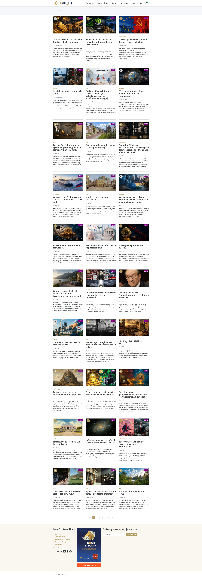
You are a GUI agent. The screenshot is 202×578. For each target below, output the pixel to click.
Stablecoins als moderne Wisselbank (98, 198)
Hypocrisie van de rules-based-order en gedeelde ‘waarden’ (101, 492)
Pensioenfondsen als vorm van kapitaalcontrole (101, 246)
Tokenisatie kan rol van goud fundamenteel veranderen (67, 41)
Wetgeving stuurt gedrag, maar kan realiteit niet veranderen (131, 93)
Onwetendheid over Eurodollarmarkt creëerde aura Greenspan (134, 295)
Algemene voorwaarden (62, 539)
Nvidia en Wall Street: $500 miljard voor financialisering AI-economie (100, 42)
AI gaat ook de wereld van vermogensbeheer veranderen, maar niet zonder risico (133, 199)
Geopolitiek (56, 194)
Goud (54, 36)
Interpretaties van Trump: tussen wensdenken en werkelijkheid (131, 444)
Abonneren (124, 3)
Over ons (58, 534)
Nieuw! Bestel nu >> (89, 565)
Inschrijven (132, 534)
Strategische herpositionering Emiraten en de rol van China (100, 393)
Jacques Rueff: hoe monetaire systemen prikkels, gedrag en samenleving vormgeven (67, 147)
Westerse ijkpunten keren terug (131, 492)
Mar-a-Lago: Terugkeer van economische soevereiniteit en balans (101, 344)
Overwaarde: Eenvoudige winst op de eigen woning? (101, 146)
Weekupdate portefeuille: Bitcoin (131, 246)
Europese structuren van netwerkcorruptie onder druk (67, 393)
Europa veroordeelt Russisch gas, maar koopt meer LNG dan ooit (68, 199)
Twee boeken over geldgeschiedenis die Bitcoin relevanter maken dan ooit (133, 394)
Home (54, 10)
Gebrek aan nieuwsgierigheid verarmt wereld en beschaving (100, 441)
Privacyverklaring (60, 542)
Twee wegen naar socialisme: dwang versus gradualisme (133, 41)
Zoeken (134, 3)
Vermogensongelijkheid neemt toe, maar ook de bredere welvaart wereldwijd (67, 293)
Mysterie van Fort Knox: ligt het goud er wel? (66, 443)
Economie (88, 36)
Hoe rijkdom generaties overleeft (130, 342)
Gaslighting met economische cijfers (68, 92)
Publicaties (89, 3)
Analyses (60, 10)
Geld (87, 88)
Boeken (114, 3)
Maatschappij (122, 36)
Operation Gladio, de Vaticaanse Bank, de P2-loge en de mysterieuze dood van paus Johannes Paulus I (134, 149)
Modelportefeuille (102, 3)
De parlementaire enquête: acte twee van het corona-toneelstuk (101, 295)
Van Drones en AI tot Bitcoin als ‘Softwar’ (67, 246)
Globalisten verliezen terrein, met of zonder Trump (67, 492)
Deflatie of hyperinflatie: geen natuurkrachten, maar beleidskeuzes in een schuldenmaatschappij (100, 95)
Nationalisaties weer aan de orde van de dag (66, 343)
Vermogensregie (60, 536)
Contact (57, 547)
